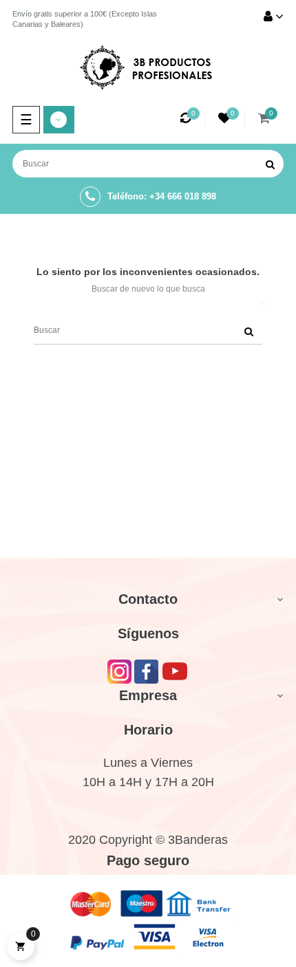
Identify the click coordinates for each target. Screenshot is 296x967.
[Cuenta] (274, 17)
